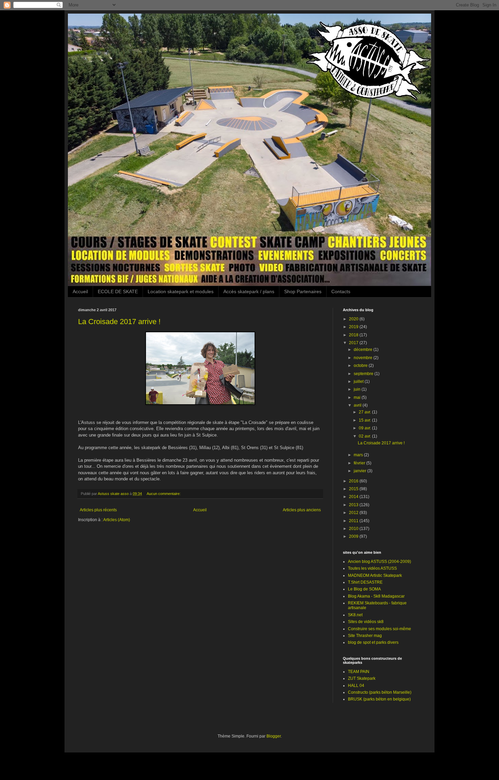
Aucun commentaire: (164, 494)
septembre (364, 373)
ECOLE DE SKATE (118, 291)
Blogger (273, 736)
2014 (354, 496)
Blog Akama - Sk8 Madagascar (376, 596)
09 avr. (365, 428)
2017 (354, 342)
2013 (354, 504)
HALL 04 (356, 685)
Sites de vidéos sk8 (366, 621)
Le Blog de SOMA (364, 589)
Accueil (80, 291)
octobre (361, 365)
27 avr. (365, 412)
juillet (359, 381)
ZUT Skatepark (361, 678)
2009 (354, 536)
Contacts (340, 291)
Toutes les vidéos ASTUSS (372, 568)
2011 (354, 520)
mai (358, 397)
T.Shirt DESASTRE (365, 582)
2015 (354, 488)
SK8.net (355, 615)
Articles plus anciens (302, 510)
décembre (363, 349)
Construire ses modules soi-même (379, 628)
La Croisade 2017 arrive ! (119, 321)
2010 (354, 528)
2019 (354, 326)
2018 (354, 335)
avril (358, 405)
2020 (354, 319)
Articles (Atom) (116, 519)
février (360, 463)
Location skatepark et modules (181, 291)
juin (358, 389)
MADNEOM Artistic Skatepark (375, 575)
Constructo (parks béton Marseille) (379, 692)
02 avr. (365, 436)
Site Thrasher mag (365, 635)
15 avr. (365, 420)
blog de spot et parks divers (373, 642)
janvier (360, 470)
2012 (354, 512)
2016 (354, 481)
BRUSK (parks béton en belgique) (379, 699)
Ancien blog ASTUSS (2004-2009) (379, 561)
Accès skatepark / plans (248, 291)
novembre (363, 357)
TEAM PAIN (358, 671)
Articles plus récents (98, 510)
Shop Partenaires (302, 291)
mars (359, 455)
